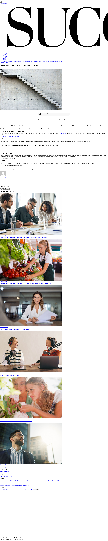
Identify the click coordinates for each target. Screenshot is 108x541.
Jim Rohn (27, 485)
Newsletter (6, 485)
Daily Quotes (10, 485)
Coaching (20, 485)
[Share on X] (3, 189)
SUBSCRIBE (4, 3)
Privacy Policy (11, 489)
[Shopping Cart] (1, 3)
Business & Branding (13, 61)
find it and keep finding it (62, 133)
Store (17, 485)
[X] (2, 471)
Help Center (6, 489)
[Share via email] (7, 189)
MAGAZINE (5, 53)
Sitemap (45, 489)
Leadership (40, 61)
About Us (2, 476)
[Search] (1, 2)
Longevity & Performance (21, 61)
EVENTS (4, 57)
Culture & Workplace (46, 61)
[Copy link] (9, 189)
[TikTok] (8, 471)
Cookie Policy (30, 489)
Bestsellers (14, 485)
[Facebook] (1, 471)
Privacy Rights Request (24, 489)
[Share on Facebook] (1, 189)
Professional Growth (29, 61)
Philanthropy (35, 61)
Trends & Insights (59, 61)
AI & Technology (3, 61)
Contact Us (2, 489)
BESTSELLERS (6, 55)
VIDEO (4, 58)
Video (10, 476)
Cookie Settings (36, 489)
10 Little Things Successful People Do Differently (15, 123)
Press (5, 476)
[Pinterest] (7, 471)
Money (8, 61)
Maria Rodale (4, 68)
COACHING (5, 56)
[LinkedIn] (4, 471)
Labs (22, 485)
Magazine (2, 485)
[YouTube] (6, 471)
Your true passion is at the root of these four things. (12, 136)
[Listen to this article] (40, 114)
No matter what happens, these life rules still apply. (12, 150)
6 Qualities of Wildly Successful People (11, 167)
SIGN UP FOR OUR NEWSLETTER (7, 0)
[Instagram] (3, 471)
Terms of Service (17, 489)
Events (24, 485)
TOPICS (4, 54)
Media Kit (7, 476)
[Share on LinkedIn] (5, 189)
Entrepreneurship (53, 61)
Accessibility (41, 489)
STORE (4, 59)
